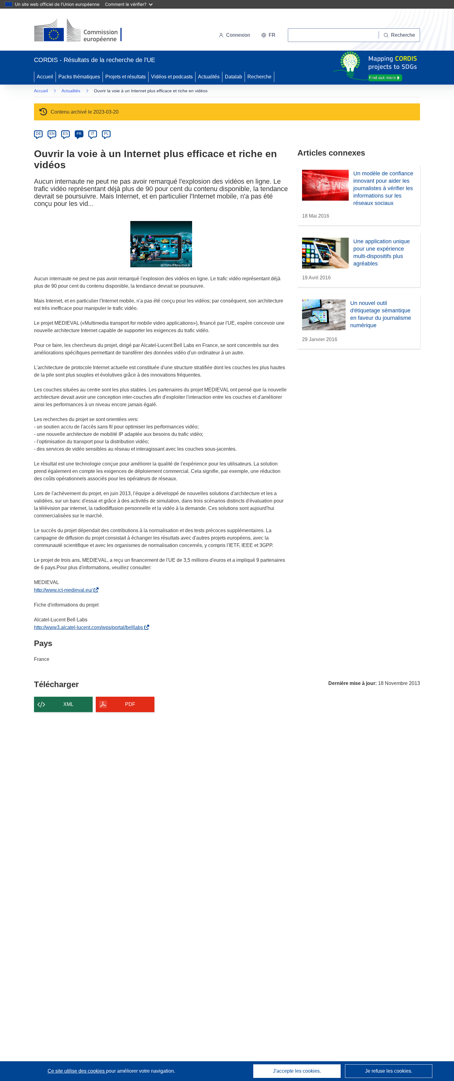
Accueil (45, 76)
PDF (130, 704)
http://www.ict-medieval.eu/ (64, 590)
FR (79, 133)
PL (106, 133)
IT (92, 133)
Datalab (233, 76)
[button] (268, 35)
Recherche (259, 76)
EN (52, 133)
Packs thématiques (79, 76)
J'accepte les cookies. (297, 1071)
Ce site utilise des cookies (77, 1071)
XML (68, 704)
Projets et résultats (125, 76)
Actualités (209, 76)
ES (65, 133)
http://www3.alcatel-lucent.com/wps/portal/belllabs (89, 627)
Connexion (238, 35)
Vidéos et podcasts (172, 76)
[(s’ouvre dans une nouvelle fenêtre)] (84, 31)
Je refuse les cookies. (388, 1071)
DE (38, 133)
